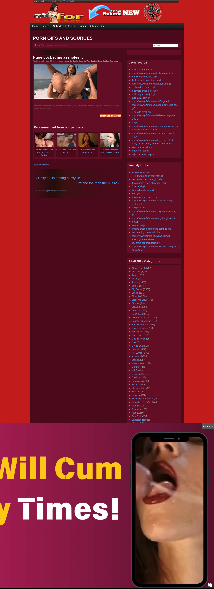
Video (46, 26)
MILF (134, 370)
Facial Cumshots (140, 324)
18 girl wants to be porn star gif (147, 176)
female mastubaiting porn (144, 76)
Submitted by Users (64, 26)
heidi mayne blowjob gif (143, 94)
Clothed (135, 303)
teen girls (136, 193)
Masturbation (138, 363)
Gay (134, 342)
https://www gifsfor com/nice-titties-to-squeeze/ (156, 246)
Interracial (137, 356)
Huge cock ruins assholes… (58, 57)
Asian (134, 278)
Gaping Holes (139, 338)
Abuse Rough (139, 268)
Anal (42, 45)
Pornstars (137, 381)
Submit (82, 26)
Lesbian (136, 359)
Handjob (136, 349)
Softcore (136, 391)
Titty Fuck (137, 416)
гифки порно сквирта (143, 154)
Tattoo (135, 405)
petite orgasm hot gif (142, 69)
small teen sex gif (141, 150)
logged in (48, 191)
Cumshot (136, 310)
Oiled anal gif (138, 186)
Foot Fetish (137, 331)
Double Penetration (141, 321)
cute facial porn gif (141, 97)
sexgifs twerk (138, 207)
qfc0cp (135, 221)
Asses (135, 282)
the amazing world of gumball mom (149, 183)
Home (35, 26)
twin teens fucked (140, 172)
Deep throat (138, 314)
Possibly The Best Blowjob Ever (88, 151)
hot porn (136, 122)
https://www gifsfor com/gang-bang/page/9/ (153, 218)
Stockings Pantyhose (142, 398)
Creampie (137, 306)
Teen (134, 412)
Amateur (136, 271)
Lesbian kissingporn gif (143, 87)
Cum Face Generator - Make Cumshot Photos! (110, 151)
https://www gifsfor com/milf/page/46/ (150, 101)
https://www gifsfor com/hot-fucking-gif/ (151, 83)
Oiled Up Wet (138, 374)
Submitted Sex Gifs (141, 402)
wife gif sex (137, 250)
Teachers (136, 409)
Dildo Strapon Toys (141, 317)
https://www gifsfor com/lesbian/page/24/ (152, 73)
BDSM (135, 285)
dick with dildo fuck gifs (143, 190)
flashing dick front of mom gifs (147, 80)
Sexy (134, 384)
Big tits (135, 292)
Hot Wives (137, 352)
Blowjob (136, 296)
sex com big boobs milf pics (146, 232)
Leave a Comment (41, 165)
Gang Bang (137, 335)
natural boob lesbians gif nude (147, 179)
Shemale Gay (139, 388)
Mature (135, 367)
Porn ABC (52, 1)
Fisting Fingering (140, 328)
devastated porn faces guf (145, 197)
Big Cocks (137, 289)
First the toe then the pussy (96, 183)
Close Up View (139, 299)
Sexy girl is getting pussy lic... (60, 178)
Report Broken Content (110, 116)
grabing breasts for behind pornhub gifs (151, 228)
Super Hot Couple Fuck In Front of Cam (66, 151)
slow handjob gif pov (142, 147)
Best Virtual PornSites (68, 1)
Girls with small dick (142, 112)
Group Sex (137, 345)
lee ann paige (138, 225)
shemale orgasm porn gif (145, 90)
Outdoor (136, 377)
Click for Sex (97, 26)
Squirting (136, 395)
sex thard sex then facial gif (145, 242)
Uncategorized (139, 419)
